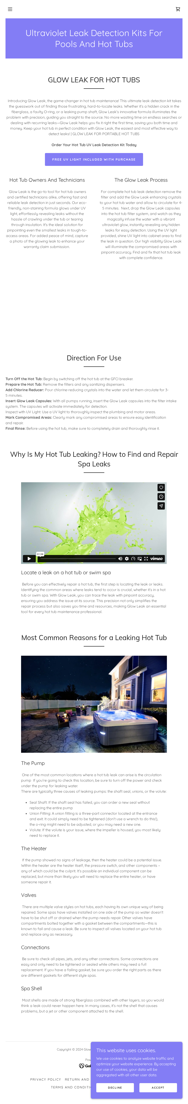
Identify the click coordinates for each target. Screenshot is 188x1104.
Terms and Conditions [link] (74, 1087)
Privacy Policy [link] (45, 1079)
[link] (177, 9)
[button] (10, 9)
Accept (158, 1087)
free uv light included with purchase (93, 159)
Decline (115, 1087)
